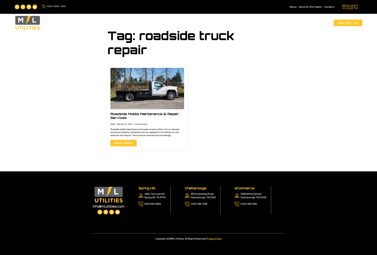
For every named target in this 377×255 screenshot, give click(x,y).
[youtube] (34, 7)
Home (232, 22)
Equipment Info (273, 22)
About (293, 7)
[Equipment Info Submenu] (286, 23)
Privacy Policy (214, 238)
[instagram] (29, 7)
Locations (322, 22)
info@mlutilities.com (108, 206)
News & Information (310, 7)
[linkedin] (17, 7)
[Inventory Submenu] (309, 23)
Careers (329, 7)
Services (248, 22)
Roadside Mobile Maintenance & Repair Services (144, 116)
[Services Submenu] (258, 23)
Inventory (299, 22)
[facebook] (23, 7)
